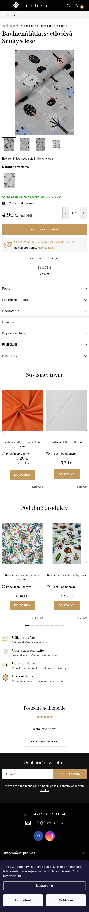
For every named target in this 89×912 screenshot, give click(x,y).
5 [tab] (47, 625)
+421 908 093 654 (48, 814)
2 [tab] (32, 625)
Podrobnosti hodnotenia (53, 25)
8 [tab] (62, 625)
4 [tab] (42, 625)
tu (19, 875)
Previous (4, 431)
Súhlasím (66, 900)
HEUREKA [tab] (9, 355)
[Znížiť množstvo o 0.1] (66, 213)
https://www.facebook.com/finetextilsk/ (38, 836)
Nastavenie (44, 885)
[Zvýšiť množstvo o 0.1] (83, 213)
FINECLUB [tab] (9, 344)
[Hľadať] (68, 5)
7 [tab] (57, 625)
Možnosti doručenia (21, 203)
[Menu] (5, 5)
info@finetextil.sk (48, 823)
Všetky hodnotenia (45, 742)
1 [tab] (27, 625)
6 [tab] (52, 625)
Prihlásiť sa (70, 774)
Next (85, 431)
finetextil (50, 836)
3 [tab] (37, 625)
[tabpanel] (22, 437)
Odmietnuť (23, 900)
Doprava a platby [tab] (14, 333)
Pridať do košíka (44, 229)
